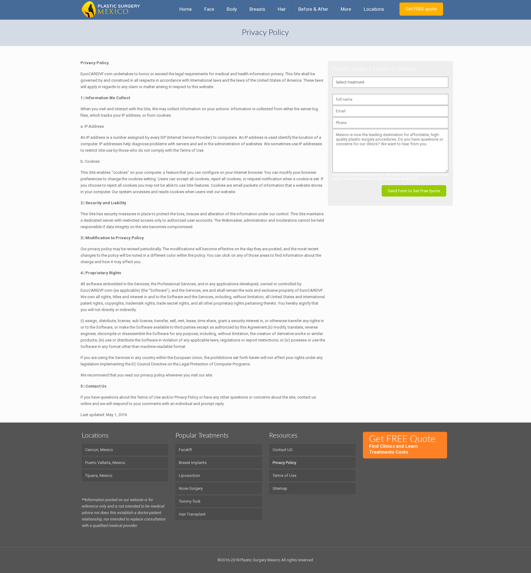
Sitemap (280, 488)
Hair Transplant (192, 514)
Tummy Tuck (190, 501)
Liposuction (189, 475)
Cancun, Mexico (99, 449)
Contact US (283, 449)
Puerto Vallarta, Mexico (105, 462)
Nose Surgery (191, 488)
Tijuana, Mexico (98, 475)
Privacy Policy (284, 462)
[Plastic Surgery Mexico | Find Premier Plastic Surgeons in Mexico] (111, 9)
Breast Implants (192, 462)
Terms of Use (284, 475)
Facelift (185, 449)
